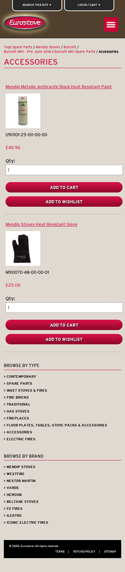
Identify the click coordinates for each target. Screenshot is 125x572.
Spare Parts (22, 47)
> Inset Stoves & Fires (25, 390)
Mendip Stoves (48, 47)
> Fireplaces (16, 418)
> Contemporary (20, 376)
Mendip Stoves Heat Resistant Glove (41, 224)
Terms (62, 551)
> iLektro (13, 515)
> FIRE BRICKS (16, 397)
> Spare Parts (18, 383)
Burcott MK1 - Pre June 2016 (27, 52)
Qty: (10, 161)
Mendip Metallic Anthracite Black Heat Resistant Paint (59, 86)
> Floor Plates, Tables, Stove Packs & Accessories (55, 425)
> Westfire (14, 474)
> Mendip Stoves (19, 467)
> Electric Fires (19, 439)
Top (7, 47)
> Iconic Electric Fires (26, 522)
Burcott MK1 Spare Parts (75, 52)
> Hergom (13, 495)
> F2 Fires (13, 508)
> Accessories (18, 432)
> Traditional (17, 404)
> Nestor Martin (19, 481)
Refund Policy (86, 551)
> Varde (11, 488)
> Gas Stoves (17, 411)
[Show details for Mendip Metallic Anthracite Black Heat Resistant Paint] (23, 126)
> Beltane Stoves (21, 502)
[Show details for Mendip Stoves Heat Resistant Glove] (23, 264)
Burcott (70, 47)
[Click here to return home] (26, 24)
